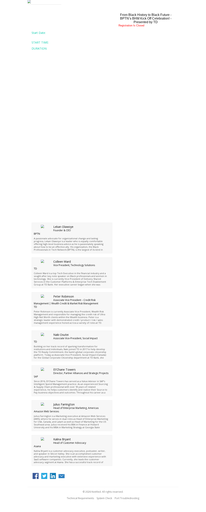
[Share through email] (62, 476)
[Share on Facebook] (36, 476)
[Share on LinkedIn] (53, 476)
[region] (103, 2)
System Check (104, 498)
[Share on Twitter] (44, 476)
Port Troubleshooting (127, 498)
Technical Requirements (80, 498)
